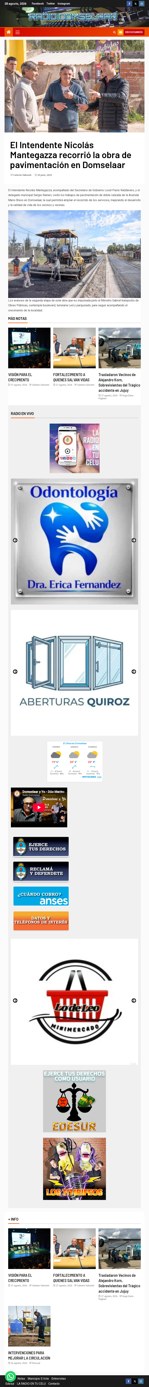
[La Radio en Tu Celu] (75, 448)
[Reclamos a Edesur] (74, 1101)
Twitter (50, 3)
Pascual (36, 1363)
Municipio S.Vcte (38, 1378)
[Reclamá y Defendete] (41, 871)
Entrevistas (58, 1378)
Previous (15, 540)
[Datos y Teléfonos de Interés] (41, 920)
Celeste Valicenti (22, 175)
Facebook (38, 3)
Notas (21, 1378)
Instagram (64, 3)
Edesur (9, 1383)
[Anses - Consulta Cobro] (41, 896)
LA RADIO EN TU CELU (31, 1383)
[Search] (114, 32)
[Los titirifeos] (74, 1168)
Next (133, 540)
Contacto (54, 1383)
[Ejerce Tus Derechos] (41, 846)
